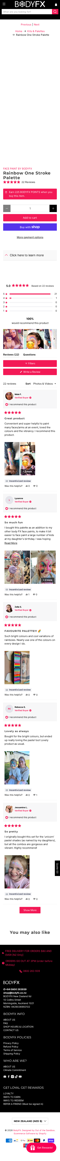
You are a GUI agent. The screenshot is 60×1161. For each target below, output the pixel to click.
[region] (30, 339)
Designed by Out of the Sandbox (38, 1130)
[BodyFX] (30, 4)
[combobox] (27, 11)
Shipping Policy (11, 1053)
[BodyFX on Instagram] (12, 1077)
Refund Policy (10, 1046)
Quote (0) (57, 868)
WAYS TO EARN (11, 1097)
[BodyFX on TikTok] (16, 1077)
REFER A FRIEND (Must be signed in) (23, 1104)
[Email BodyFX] (4, 1077)
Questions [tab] (29, 355)
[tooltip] (18, 481)
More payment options (30, 237)
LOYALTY (8, 1093)
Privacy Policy (11, 1043)
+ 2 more (27, 471)
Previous (26, 24)
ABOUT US (9, 1019)
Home (18, 31)
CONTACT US (10, 1030)
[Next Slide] (54, 339)
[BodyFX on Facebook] (8, 1077)
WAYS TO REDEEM (13, 1100)
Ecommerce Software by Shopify (30, 1133)
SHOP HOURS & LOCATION (18, 1026)
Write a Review (36, 372)
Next (36, 24)
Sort (28, 383)
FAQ (5, 1023)
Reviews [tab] (11, 355)
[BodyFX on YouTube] (20, 1077)
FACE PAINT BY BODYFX (17, 168)
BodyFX (17, 1130)
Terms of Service (12, 1050)
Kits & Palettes (36, 31)
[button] (30, 182)
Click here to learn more (27, 255)
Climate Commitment (14, 1070)
